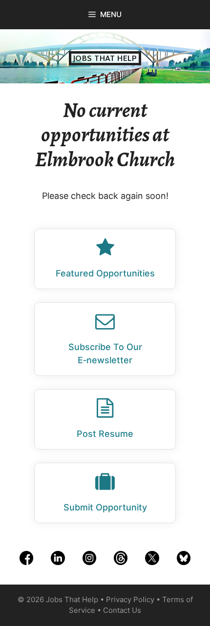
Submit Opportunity (105, 507)
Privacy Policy (130, 599)
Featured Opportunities (105, 273)
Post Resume (105, 434)
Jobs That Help (105, 58)
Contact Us (122, 610)
